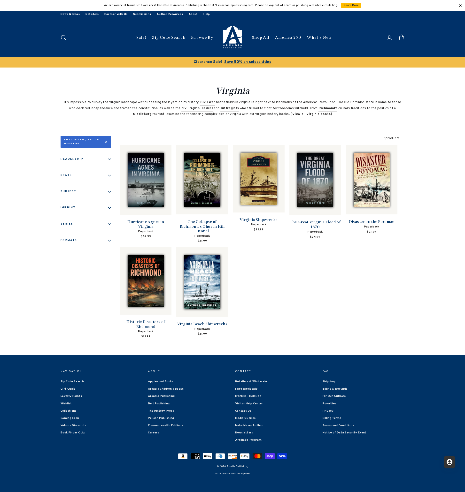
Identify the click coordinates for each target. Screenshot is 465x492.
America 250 (288, 37)
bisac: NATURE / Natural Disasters (82, 142)
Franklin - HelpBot (248, 396)
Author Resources (170, 14)
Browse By (202, 37)
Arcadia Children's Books (166, 389)
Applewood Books (160, 382)
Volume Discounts (73, 425)
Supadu (245, 473)
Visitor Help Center (249, 404)
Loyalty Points (71, 396)
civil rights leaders (197, 108)
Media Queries (245, 418)
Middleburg (142, 114)
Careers (153, 433)
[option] (232, 62)
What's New (319, 37)
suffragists (229, 108)
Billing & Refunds (335, 389)
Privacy (328, 411)
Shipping (329, 382)
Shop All (260, 37)
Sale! (141, 37)
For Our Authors (334, 396)
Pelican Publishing (161, 418)
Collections (69, 411)
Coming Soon (70, 418)
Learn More (351, 5)
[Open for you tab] (449, 462)
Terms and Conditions (338, 425)
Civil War (207, 102)
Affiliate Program (248, 440)
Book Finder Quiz (73, 433)
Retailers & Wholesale (251, 382)
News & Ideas (70, 14)
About (193, 14)
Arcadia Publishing (161, 396)
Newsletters (244, 433)
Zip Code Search (169, 37)
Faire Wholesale (246, 389)
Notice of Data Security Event (344, 433)
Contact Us (243, 411)
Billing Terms (332, 418)
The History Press (161, 411)
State (66, 175)
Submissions (142, 14)
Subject (69, 191)
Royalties (329, 404)
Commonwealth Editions (165, 425)
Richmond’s (328, 108)
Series (67, 224)
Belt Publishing (159, 404)
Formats (69, 240)
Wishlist (66, 404)
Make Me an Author (249, 425)
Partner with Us (115, 14)
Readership (72, 159)
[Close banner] (460, 5)
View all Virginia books (311, 114)
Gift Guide (68, 389)
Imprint (68, 207)
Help (206, 14)
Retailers (92, 14)
